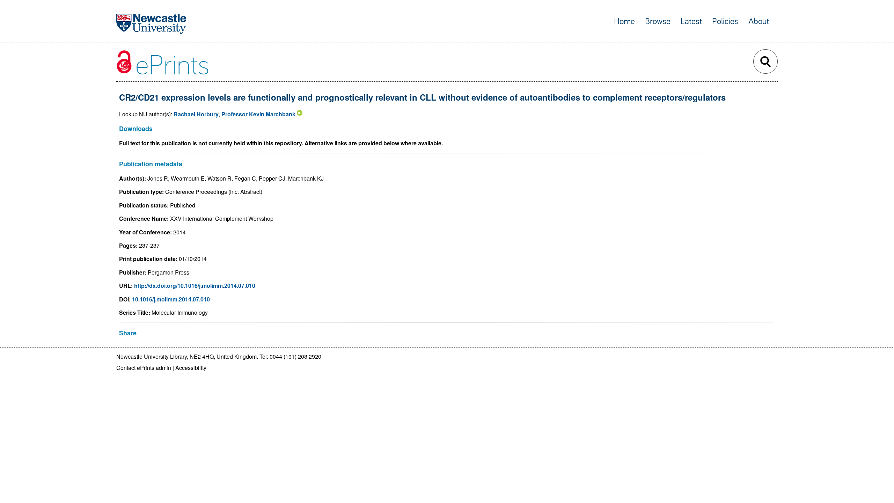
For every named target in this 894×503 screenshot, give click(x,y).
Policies (725, 21)
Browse (657, 21)
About (758, 21)
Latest (691, 21)
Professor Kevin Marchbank (258, 114)
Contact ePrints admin (143, 368)
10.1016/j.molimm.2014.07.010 (171, 299)
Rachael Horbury (196, 114)
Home (624, 21)
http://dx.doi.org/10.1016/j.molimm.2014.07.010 (194, 286)
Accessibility (190, 368)
